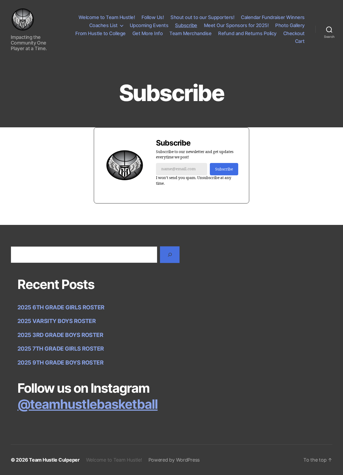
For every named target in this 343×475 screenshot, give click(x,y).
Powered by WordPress (174, 460)
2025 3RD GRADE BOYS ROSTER (60, 335)
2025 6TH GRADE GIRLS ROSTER (61, 307)
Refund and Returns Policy (247, 33)
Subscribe (186, 25)
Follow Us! (152, 17)
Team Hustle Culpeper (54, 460)
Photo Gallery (290, 25)
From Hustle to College (100, 33)
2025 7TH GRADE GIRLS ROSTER (60, 348)
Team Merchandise (190, 33)
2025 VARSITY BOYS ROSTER (56, 321)
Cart (300, 41)
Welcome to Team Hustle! (107, 17)
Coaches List (103, 25)
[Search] (170, 254)
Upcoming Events (149, 25)
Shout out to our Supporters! (202, 17)
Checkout (294, 33)
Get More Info (147, 33)
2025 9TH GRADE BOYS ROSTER (60, 362)
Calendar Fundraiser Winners (273, 17)
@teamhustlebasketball (87, 404)
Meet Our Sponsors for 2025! (236, 25)
